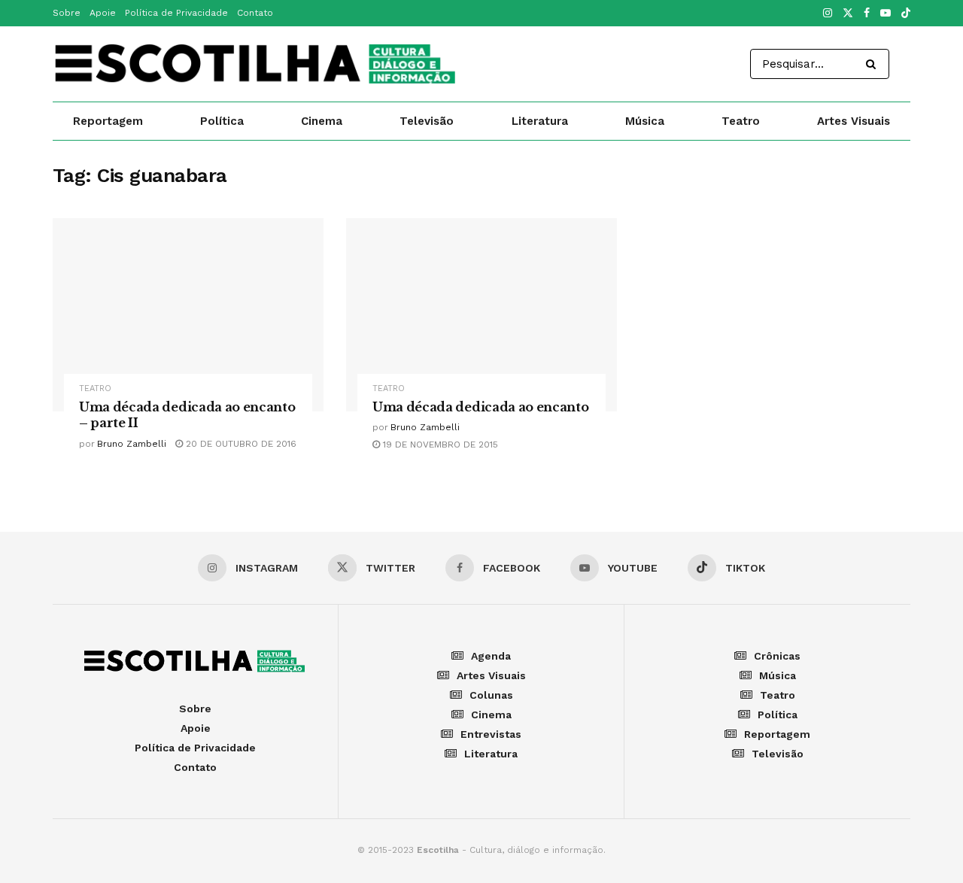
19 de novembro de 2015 (439, 444)
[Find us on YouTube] (885, 13)
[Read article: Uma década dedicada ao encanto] (481, 314)
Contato (255, 13)
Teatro (740, 121)
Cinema (321, 121)
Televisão (426, 121)
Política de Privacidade (176, 13)
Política (222, 121)
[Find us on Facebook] (867, 13)
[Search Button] (873, 64)
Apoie (103, 13)
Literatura (540, 121)
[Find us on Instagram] (827, 13)
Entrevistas (490, 734)
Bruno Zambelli (131, 443)
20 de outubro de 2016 (239, 443)
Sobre (67, 13)
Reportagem (108, 121)
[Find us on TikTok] (905, 14)
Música (644, 121)
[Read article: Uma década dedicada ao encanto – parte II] (188, 314)
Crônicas (777, 656)
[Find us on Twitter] (848, 13)
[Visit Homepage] (256, 64)
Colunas (491, 695)
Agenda (491, 656)
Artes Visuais (853, 121)
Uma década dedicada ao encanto (480, 406)
